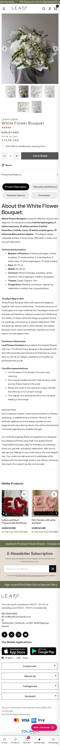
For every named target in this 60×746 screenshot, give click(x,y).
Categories (30, 686)
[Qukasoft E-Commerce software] (30, 732)
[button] (4, 8)
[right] (56, 513)
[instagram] (19, 634)
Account (30, 696)
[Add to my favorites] (24, 494)
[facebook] (5, 634)
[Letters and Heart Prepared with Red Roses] (15, 503)
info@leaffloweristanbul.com (17, 616)
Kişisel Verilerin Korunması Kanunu (30, 575)
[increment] (17, 155)
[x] (12, 634)
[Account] (49, 8)
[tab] (15, 186)
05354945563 (10, 613)
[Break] (43, 8)
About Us (30, 676)
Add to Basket (40, 155)
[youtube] (26, 634)
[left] (3, 513)
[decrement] (4, 155)
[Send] (52, 568)
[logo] (19, 8)
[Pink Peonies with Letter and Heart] (45, 503)
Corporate (29, 666)
